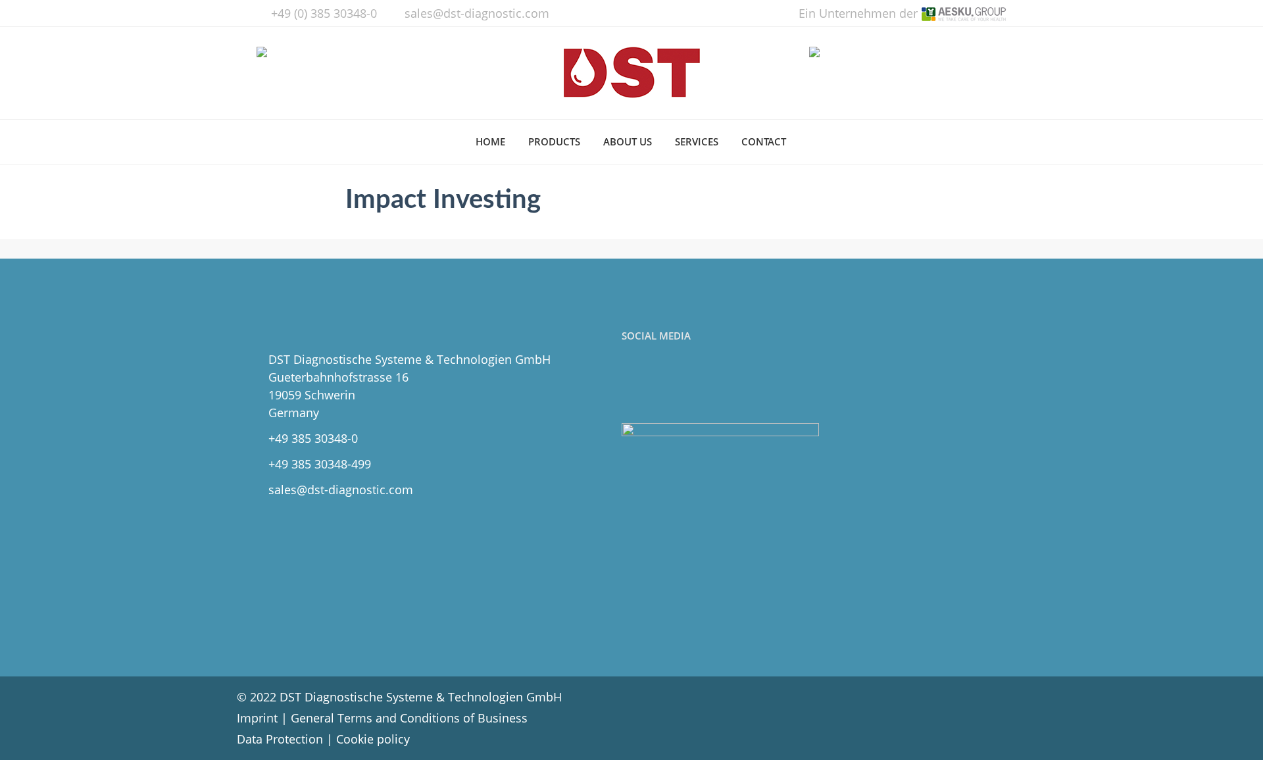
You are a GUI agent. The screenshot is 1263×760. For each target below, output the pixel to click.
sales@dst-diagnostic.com (477, 13)
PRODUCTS (554, 141)
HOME (490, 141)
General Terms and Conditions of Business (409, 718)
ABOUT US (627, 141)
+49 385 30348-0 (313, 438)
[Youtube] (692, 383)
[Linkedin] (663, 383)
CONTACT (763, 141)
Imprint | (264, 718)
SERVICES (696, 141)
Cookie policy (373, 739)
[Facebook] (634, 383)
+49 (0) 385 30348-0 (324, 13)
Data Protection (280, 739)
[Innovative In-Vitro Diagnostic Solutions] (632, 73)
